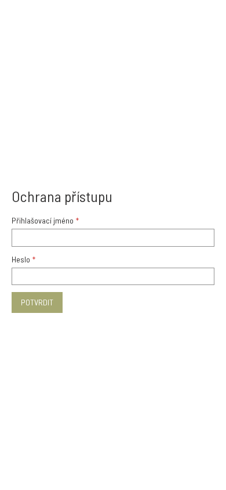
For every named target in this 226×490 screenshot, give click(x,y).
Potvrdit (37, 302)
